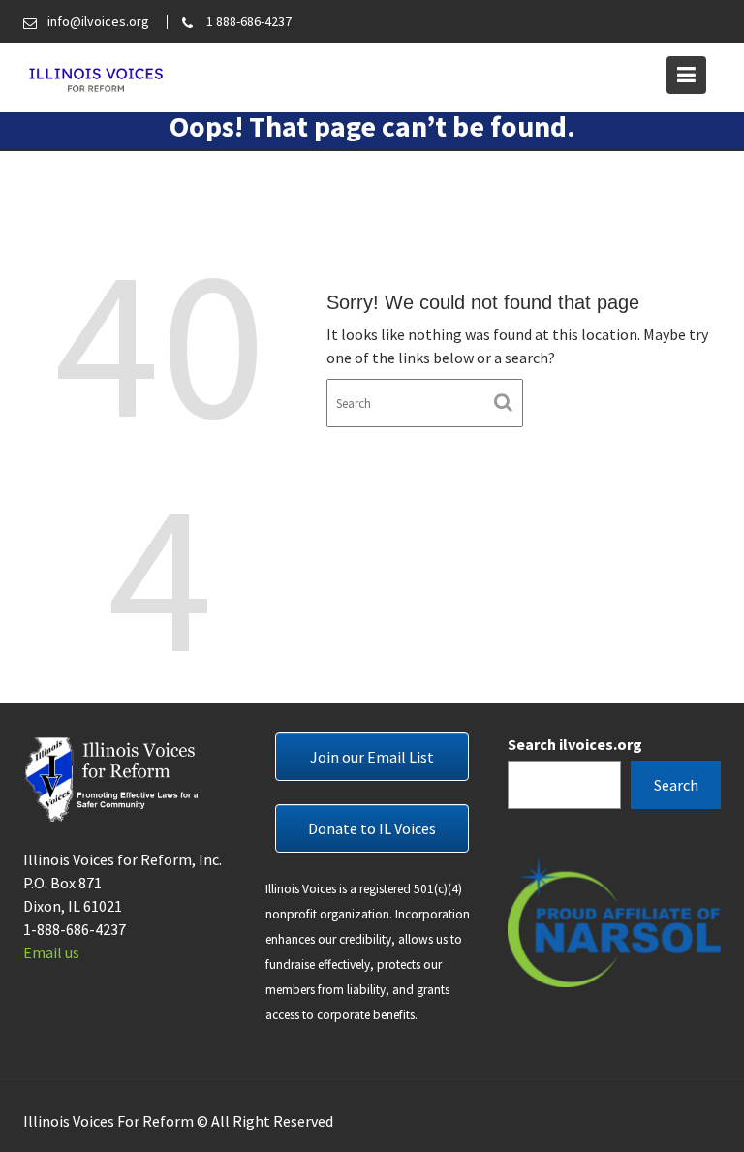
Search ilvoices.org (575, 744)
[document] (372, 951)
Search (676, 784)
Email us (51, 952)
